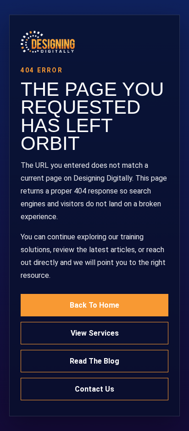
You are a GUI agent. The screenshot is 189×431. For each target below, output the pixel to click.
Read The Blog (94, 361)
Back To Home (94, 305)
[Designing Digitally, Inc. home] (94, 42)
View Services (95, 333)
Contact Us (94, 389)
